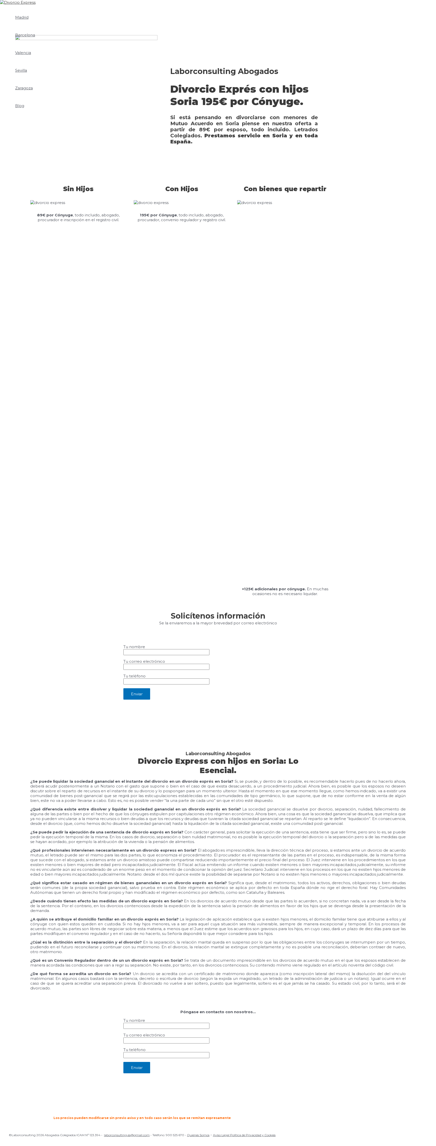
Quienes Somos (198, 1135)
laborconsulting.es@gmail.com (127, 1135)
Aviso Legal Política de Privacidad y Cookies (244, 1135)
